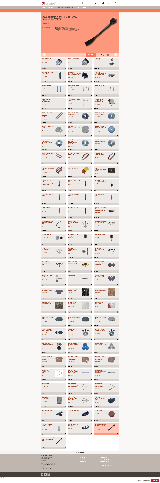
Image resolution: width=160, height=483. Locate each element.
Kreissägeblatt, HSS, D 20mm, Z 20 (73, 113)
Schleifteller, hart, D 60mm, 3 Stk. (100, 344)
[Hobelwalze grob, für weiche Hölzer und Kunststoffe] (111, 210)
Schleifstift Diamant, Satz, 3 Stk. (46, 371)
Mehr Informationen (35, 481)
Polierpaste (98, 410)
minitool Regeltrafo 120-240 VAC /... (100, 398)
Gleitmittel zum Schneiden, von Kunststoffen (47, 426)
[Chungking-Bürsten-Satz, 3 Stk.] (111, 251)
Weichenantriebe (76, 10)
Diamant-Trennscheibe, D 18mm (73, 249)
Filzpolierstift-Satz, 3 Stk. (46, 249)
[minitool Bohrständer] (111, 61)
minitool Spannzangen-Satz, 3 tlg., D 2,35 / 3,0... (100, 73)
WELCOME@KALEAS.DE (49, 466)
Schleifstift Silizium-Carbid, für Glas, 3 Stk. (73, 385)
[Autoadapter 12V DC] (85, 414)
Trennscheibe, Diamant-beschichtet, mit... (73, 331)
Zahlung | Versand (105, 461)
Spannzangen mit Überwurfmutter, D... (47, 344)
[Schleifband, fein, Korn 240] (85, 156)
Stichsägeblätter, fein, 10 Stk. (100, 86)
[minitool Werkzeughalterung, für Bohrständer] (85, 75)
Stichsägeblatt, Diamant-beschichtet (47, 100)
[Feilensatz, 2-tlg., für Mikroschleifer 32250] (59, 116)
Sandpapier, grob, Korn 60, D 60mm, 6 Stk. (47, 317)
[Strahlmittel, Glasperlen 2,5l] (85, 305)
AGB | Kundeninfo (105, 455)
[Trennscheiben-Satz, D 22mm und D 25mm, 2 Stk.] (111, 265)
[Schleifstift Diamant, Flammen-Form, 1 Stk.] (111, 373)
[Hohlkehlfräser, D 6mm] (59, 197)
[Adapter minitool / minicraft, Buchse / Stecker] (59, 441)
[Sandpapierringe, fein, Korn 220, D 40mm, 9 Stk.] (111, 359)
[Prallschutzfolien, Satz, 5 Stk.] (111, 305)
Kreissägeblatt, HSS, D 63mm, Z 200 (100, 140)
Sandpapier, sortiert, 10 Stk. (73, 168)
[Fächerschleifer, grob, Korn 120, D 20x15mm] (85, 238)
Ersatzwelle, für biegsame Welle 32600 (47, 222)
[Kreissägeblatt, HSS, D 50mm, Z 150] (111, 332)
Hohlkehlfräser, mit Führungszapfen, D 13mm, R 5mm (48, 182)
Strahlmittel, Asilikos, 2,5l (72, 289)
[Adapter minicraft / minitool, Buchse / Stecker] (111, 427)
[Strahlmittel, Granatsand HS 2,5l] (111, 292)
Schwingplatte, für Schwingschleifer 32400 (100, 169)
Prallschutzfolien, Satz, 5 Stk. (101, 303)
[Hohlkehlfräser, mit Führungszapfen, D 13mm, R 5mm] (59, 183)
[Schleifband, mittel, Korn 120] (111, 156)
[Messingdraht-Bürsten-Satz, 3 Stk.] (85, 265)
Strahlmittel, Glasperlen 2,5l (73, 303)
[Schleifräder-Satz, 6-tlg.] (59, 278)
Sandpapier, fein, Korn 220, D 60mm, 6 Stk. (100, 317)
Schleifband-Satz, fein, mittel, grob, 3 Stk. (48, 168)
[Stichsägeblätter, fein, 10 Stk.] (111, 89)
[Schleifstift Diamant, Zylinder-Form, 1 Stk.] (59, 387)
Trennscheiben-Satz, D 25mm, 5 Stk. (47, 289)
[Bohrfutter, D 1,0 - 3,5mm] (85, 61)
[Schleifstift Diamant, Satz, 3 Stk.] (59, 373)
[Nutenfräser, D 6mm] (111, 197)
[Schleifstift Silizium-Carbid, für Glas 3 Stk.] (111, 387)
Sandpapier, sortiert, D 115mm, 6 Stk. (74, 128)
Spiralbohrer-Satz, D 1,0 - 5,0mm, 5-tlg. (48, 73)
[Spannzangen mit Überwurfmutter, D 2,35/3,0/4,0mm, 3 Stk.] (59, 346)
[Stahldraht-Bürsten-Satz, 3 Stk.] (59, 265)
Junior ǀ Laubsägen (65, 10)
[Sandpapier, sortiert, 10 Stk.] (85, 170)
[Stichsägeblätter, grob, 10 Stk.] (85, 89)
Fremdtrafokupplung (49, 410)
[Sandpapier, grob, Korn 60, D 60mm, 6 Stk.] (59, 319)
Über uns (82, 459)
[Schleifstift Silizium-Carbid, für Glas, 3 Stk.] (85, 387)
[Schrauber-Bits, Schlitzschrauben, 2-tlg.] (59, 89)
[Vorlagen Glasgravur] (59, 400)
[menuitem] (103, 3)
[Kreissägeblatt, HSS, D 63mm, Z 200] (111, 143)
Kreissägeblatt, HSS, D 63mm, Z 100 (100, 113)
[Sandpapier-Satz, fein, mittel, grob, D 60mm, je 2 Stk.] (59, 332)
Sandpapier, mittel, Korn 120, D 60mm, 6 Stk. (74, 317)
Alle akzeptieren (146, 480)
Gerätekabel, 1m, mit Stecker (73, 425)
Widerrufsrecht (104, 459)
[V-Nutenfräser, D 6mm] (85, 197)
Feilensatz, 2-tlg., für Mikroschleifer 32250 (47, 114)
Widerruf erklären (106, 465)
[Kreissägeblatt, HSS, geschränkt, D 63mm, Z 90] (111, 129)
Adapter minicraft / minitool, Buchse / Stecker (100, 426)
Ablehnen (139, 480)
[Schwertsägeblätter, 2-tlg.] (85, 102)
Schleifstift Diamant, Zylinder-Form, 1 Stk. (47, 385)
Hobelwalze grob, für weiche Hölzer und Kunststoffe (100, 209)
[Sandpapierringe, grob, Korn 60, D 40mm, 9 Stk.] (59, 359)
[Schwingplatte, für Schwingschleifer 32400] (111, 170)
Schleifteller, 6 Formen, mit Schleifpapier (99, 100)
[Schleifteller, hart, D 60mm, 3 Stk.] (111, 346)
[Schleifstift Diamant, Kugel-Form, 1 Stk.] (85, 373)
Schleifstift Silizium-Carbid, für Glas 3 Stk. (99, 385)
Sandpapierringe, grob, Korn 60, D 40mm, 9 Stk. (47, 358)
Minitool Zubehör (52, 10)
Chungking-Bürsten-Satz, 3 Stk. (99, 249)
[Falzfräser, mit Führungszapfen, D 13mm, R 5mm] (111, 183)
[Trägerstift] (85, 278)
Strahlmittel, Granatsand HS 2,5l (100, 289)
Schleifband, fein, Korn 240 (73, 154)
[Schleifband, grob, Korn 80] (59, 156)
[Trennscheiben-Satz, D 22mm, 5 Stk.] (111, 278)
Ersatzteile (86, 10)
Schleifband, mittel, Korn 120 (99, 154)
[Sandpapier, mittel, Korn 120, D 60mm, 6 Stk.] (85, 319)
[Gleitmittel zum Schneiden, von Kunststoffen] (59, 427)
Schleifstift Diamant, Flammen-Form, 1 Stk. (100, 371)
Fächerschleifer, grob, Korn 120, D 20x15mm (73, 236)
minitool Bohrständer (99, 59)
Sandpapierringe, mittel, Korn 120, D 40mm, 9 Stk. (73, 358)
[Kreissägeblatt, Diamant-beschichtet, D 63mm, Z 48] (85, 143)
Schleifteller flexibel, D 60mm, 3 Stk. (73, 344)
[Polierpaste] (111, 414)
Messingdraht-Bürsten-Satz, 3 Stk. (73, 263)
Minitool (44, 10)
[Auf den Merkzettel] (65, 68)
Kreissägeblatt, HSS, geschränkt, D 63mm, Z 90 (100, 128)
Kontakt (82, 457)
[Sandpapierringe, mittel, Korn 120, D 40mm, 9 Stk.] (85, 359)
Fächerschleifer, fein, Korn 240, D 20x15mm (100, 236)
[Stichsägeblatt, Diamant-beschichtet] (59, 102)
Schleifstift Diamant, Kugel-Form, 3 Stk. (73, 398)
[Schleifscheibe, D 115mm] (59, 129)
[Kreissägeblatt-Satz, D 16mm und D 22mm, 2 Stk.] (59, 238)
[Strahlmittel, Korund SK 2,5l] (59, 305)
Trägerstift (71, 275)
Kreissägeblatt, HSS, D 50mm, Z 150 (100, 330)
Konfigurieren (155, 480)
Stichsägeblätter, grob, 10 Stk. (73, 86)
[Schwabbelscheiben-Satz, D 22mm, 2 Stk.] (111, 224)
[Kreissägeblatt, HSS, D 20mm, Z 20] (85, 116)
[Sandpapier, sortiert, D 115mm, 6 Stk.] (85, 129)
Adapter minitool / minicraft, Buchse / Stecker (48, 439)
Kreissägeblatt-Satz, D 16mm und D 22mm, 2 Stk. (47, 236)
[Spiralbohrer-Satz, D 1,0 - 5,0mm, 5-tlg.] (59, 75)
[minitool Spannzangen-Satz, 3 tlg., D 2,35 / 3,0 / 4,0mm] (111, 75)
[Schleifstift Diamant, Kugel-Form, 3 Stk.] (85, 400)
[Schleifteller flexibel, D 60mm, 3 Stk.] (85, 346)
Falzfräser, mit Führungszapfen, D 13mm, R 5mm (100, 182)
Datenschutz (103, 457)
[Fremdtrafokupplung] (59, 414)
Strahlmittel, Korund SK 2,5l (46, 303)
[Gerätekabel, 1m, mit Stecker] (85, 427)
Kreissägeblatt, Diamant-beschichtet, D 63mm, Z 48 (73, 141)
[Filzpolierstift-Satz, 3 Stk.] (59, 251)
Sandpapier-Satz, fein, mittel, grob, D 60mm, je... (47, 331)
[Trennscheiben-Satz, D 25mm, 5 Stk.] (59, 292)
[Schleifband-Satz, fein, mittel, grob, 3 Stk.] (59, 170)
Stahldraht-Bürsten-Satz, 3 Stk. (46, 263)
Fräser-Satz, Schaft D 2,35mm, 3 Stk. (73, 222)
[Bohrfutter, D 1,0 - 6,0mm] (59, 61)
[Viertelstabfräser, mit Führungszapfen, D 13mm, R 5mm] (85, 183)
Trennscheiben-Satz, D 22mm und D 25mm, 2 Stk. (100, 263)
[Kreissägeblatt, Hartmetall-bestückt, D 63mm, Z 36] (59, 143)
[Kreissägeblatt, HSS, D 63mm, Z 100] (111, 116)
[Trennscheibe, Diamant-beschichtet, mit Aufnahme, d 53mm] (85, 332)
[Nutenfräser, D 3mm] (85, 210)
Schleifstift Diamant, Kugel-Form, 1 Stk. (73, 371)
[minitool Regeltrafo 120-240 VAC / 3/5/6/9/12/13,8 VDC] (111, 400)
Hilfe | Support (84, 455)
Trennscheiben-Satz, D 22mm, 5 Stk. (100, 276)
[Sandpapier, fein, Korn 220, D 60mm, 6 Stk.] (111, 319)
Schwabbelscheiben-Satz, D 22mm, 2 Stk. (101, 222)
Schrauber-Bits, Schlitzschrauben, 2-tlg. (48, 87)
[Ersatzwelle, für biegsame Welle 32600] (59, 224)
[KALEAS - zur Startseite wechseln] (48, 3)
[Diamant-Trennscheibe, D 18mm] (85, 251)
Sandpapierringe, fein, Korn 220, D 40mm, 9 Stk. (100, 358)
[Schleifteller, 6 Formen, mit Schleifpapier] (111, 102)
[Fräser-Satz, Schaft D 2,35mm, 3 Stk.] (85, 224)
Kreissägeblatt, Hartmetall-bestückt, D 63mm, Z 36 (48, 141)
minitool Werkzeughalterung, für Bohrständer (74, 73)
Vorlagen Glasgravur (45, 398)
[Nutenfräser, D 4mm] (59, 210)
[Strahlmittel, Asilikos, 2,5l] (85, 292)
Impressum (83, 461)
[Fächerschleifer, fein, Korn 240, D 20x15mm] (111, 238)
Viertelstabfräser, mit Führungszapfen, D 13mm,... (74, 182)
